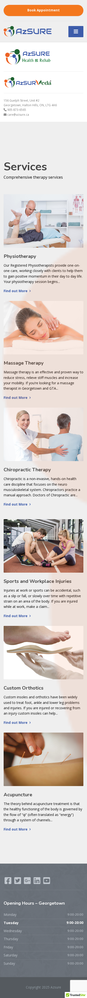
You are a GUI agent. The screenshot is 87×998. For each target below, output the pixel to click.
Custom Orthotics (24, 688)
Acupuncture (18, 794)
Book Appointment (43, 10)
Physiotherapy (20, 256)
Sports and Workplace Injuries (38, 581)
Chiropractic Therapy (27, 469)
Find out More (16, 291)
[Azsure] (27, 31)
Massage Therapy (24, 363)
